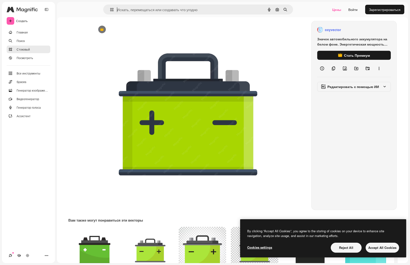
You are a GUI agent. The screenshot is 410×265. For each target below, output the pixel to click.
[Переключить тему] (27, 255)
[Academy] (19, 255)
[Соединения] (10, 255)
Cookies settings (259, 247)
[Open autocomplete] (109, 9)
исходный (125, 29)
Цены (336, 9)
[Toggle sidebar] (46, 9)
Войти (353, 9)
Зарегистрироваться (385, 9)
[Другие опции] (379, 68)
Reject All (346, 247)
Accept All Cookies (382, 247)
